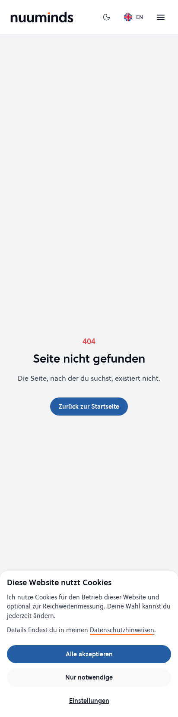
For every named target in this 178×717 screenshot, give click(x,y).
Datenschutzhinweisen (122, 630)
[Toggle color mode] (106, 17)
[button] (160, 17)
